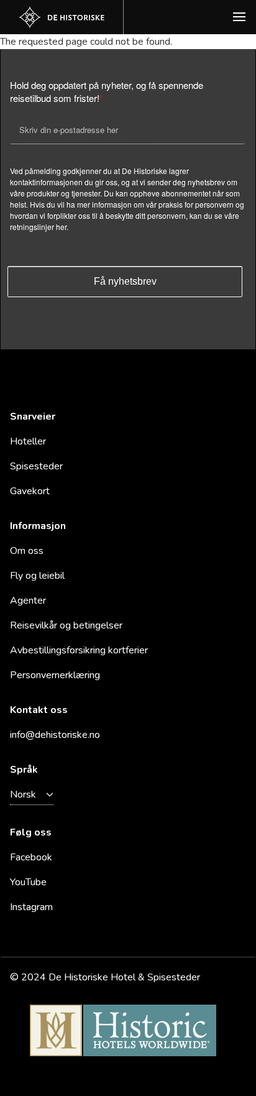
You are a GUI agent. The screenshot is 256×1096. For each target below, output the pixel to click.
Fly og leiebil (37, 576)
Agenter (28, 600)
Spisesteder (36, 466)
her (61, 226)
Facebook (31, 857)
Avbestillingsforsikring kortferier (79, 650)
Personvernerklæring (55, 675)
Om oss (26, 551)
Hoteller (28, 441)
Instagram (31, 907)
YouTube (28, 882)
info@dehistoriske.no (55, 735)
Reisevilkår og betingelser (66, 625)
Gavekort (30, 491)
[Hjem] (61, 17)
